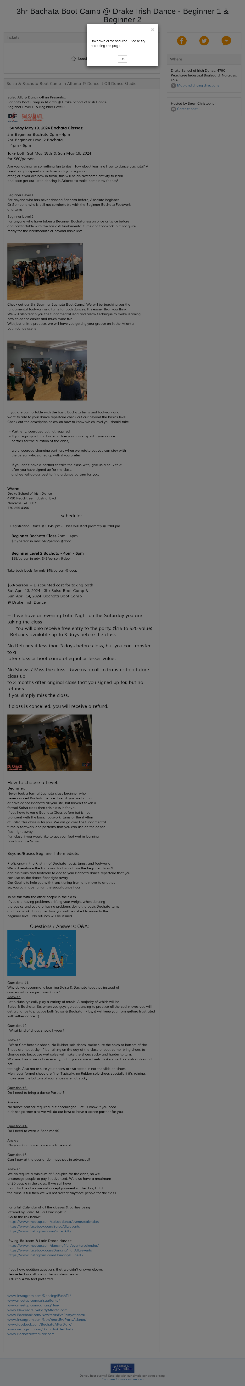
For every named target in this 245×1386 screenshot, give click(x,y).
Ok (123, 59)
